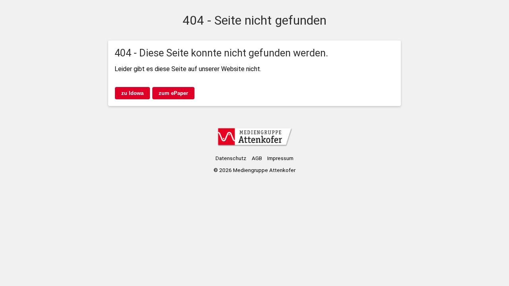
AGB (257, 158)
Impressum (280, 158)
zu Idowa (132, 93)
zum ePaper (173, 93)
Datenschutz (231, 158)
